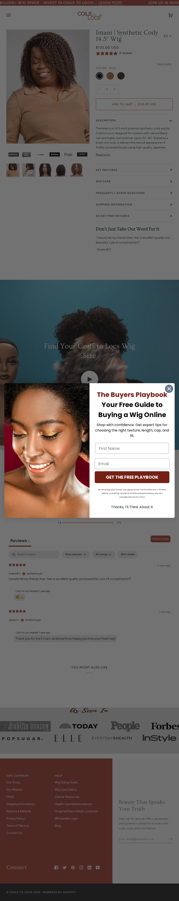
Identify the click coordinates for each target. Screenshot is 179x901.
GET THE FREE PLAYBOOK (132, 477)
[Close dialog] (169, 389)
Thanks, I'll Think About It (132, 507)
